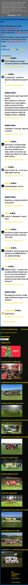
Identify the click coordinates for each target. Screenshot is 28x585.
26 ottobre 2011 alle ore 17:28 (14, 222)
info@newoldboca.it (15, 578)
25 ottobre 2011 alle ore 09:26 (14, 85)
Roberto (7, 213)
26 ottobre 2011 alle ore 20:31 (14, 240)
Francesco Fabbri (10, 310)
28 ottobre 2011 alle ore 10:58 (14, 316)
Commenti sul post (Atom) (10, 332)
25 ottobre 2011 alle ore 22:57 (14, 189)
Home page (14, 329)
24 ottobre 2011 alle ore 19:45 (14, 66)
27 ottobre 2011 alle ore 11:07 (14, 259)
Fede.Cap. (7, 58)
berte (6, 74)
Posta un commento (9, 321)
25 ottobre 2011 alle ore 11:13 (14, 118)
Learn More (11, 15)
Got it (19, 15)
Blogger (18, 582)
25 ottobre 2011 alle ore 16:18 (14, 159)
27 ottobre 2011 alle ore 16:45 (14, 303)
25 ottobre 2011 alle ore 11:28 (14, 134)
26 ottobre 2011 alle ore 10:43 (14, 205)
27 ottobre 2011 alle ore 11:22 (14, 284)
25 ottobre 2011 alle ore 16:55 (14, 175)
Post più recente (6, 329)
